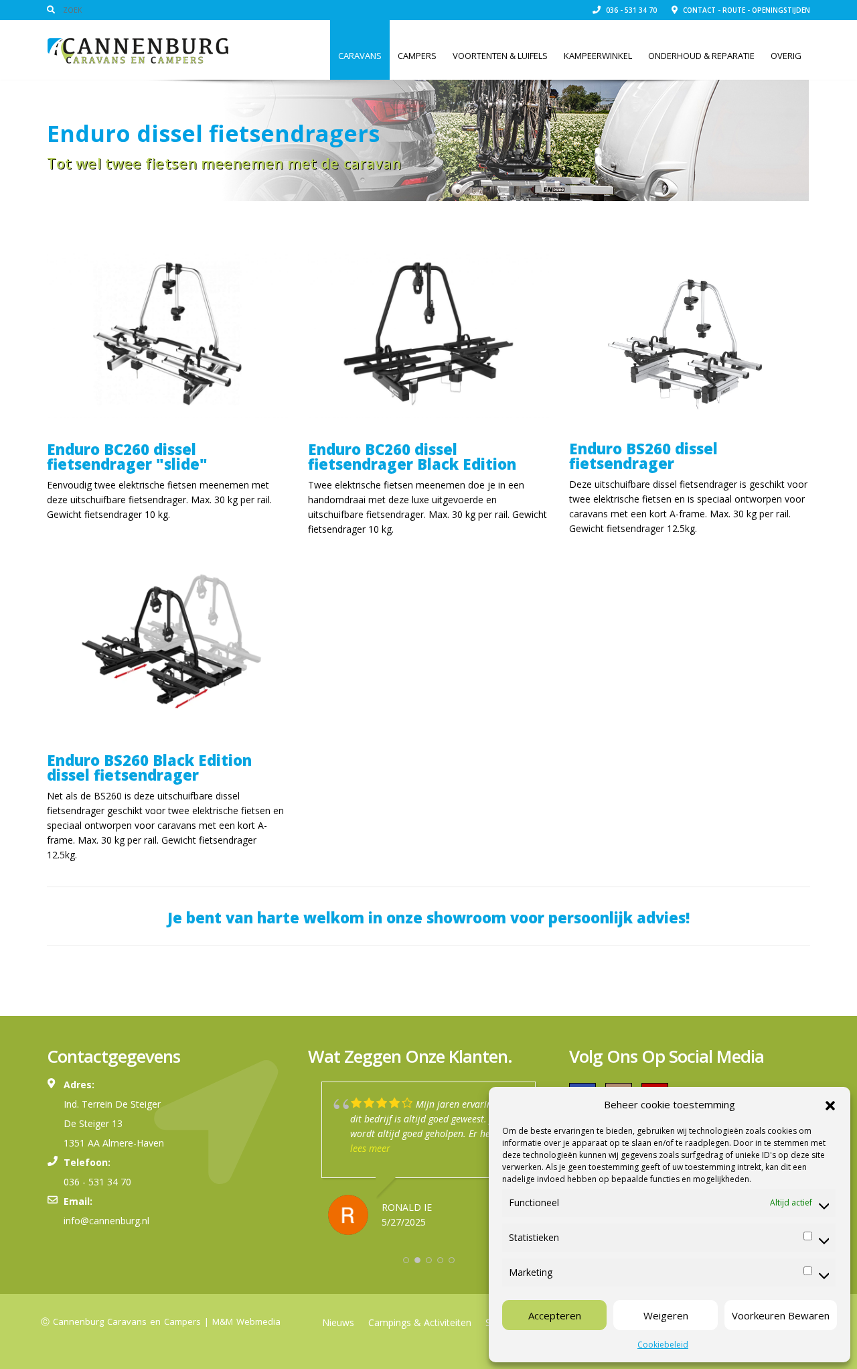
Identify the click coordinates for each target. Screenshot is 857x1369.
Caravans (360, 56)
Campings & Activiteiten (419, 1322)
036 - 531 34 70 (630, 10)
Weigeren (665, 1315)
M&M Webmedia (246, 1321)
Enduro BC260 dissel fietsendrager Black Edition (412, 456)
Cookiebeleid (662, 1344)
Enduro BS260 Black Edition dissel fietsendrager (149, 767)
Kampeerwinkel (598, 56)
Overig (786, 56)
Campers (417, 56)
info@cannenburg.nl (106, 1220)
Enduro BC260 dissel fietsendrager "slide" (127, 456)
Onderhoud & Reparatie (701, 56)
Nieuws (338, 1322)
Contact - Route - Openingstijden (745, 10)
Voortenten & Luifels (500, 56)
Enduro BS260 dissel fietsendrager (643, 455)
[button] (830, 1104)
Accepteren (554, 1315)
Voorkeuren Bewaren (781, 1315)
